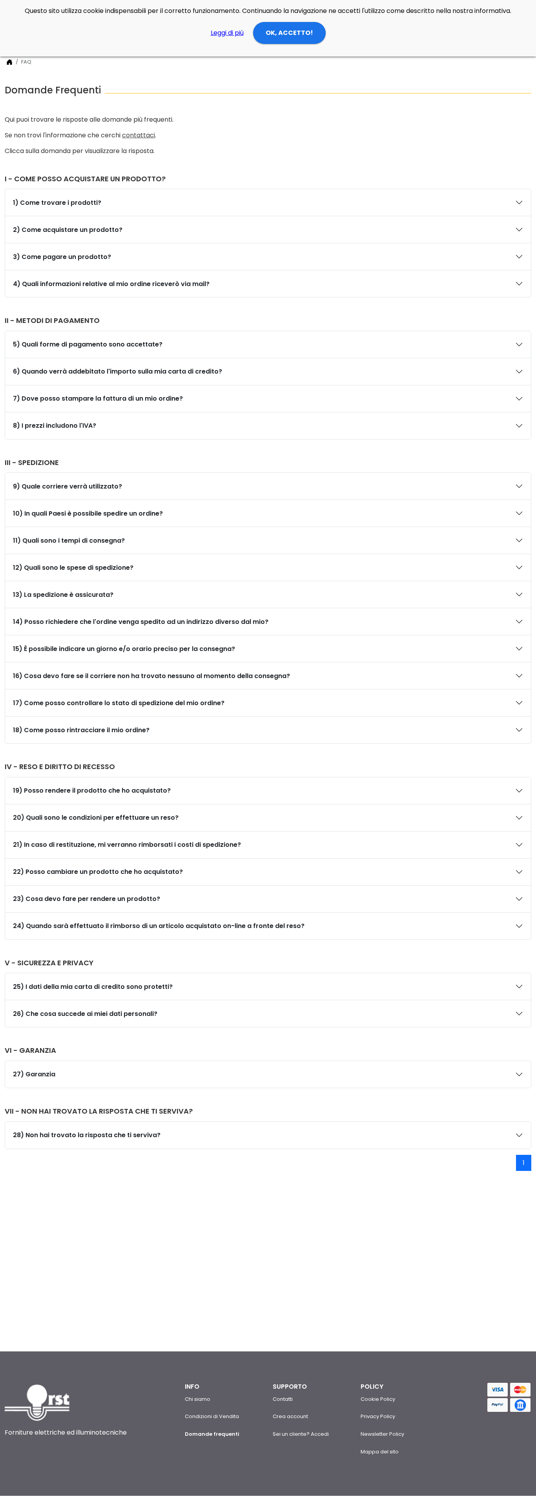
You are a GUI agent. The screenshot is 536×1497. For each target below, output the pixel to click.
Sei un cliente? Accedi (301, 1434)
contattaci (138, 135)
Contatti (283, 1399)
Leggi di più (227, 32)
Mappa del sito (380, 1451)
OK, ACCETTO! (289, 32)
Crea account (290, 1416)
